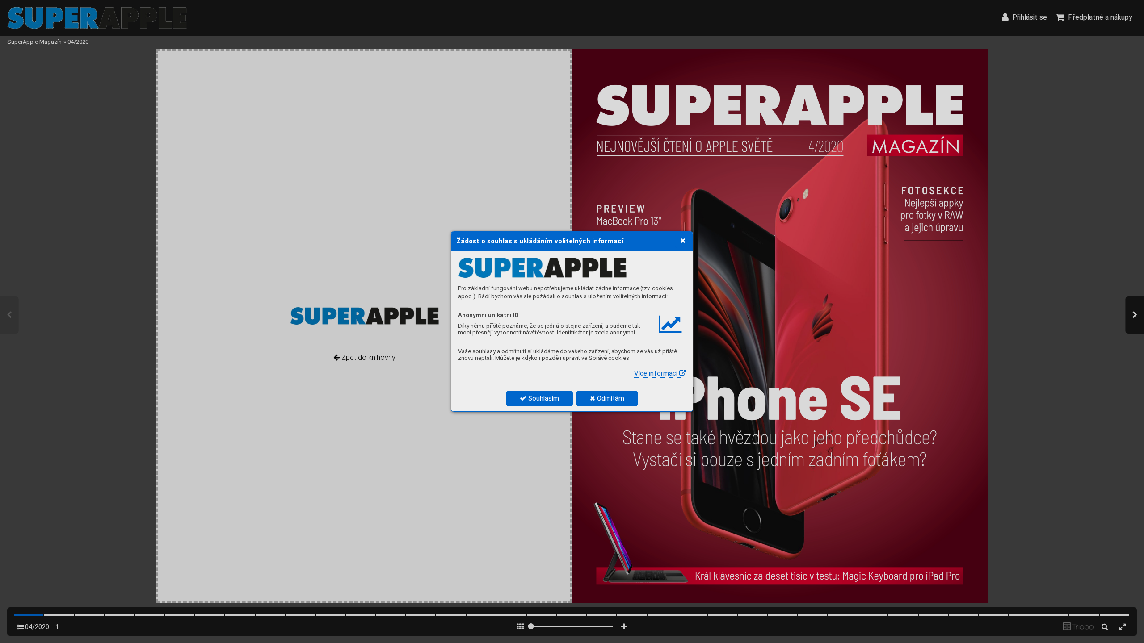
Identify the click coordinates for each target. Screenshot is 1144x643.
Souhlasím (542, 398)
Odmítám (609, 398)
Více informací (656, 373)
